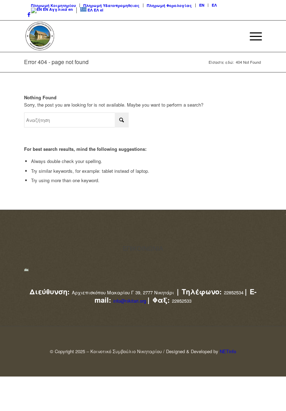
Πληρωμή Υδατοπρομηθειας (111, 5)
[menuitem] (54, 5)
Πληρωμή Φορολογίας (169, 5)
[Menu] (252, 36)
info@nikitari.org (129, 300)
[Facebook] (27, 14)
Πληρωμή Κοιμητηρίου (53, 5)
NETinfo (228, 351)
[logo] (39, 36)
